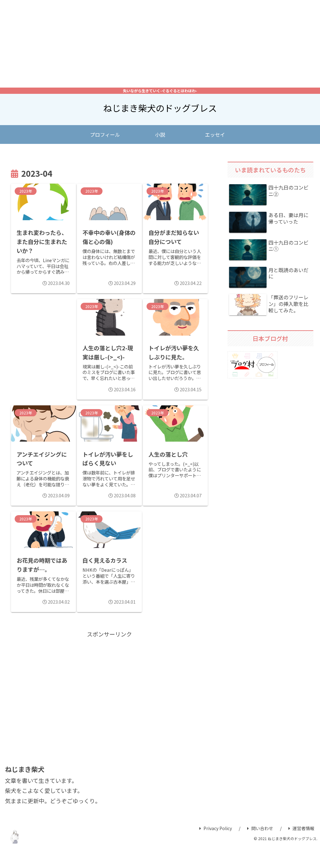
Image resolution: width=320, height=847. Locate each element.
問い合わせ (262, 828)
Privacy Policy (217, 828)
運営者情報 (303, 828)
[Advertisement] (160, 44)
